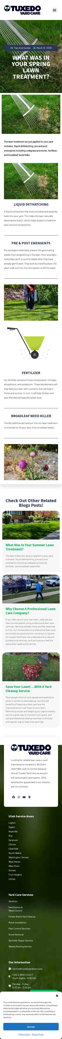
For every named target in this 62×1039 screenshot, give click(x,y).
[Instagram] (18, 797)
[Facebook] (13, 797)
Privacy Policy (24, 1034)
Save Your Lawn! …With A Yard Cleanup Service (28, 688)
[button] (57, 995)
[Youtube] (24, 797)
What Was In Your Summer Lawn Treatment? (30, 547)
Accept (31, 1026)
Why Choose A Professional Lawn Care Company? (31, 611)
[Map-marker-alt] (29, 797)
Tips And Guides (22, 47)
